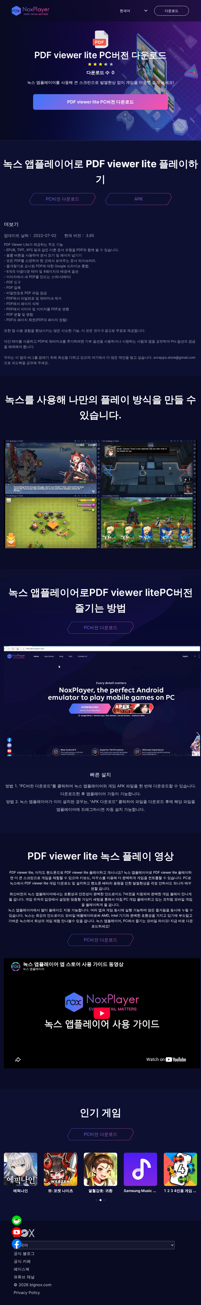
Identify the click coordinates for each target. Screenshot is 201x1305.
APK (138, 198)
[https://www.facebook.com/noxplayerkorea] (17, 1244)
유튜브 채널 (24, 1276)
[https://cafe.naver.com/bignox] (17, 1220)
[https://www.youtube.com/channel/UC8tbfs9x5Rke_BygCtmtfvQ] (17, 1232)
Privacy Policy (27, 1292)
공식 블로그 (24, 1253)
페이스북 (21, 1269)
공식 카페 (22, 1261)
